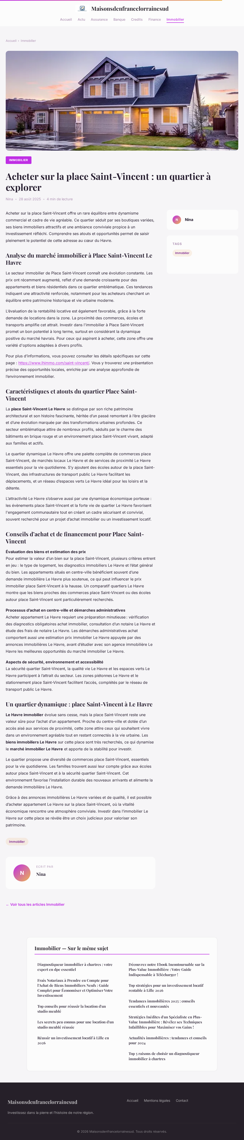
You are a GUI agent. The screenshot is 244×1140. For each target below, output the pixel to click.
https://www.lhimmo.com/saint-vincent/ (53, 362)
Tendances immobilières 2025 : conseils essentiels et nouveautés (162, 1003)
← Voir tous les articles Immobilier (35, 904)
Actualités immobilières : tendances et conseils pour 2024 (168, 1040)
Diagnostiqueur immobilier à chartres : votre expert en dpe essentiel (74, 967)
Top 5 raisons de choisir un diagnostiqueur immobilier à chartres (164, 1056)
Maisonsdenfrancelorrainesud (130, 8)
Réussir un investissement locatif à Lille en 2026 (73, 1040)
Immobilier (175, 19)
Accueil (66, 19)
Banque (119, 19)
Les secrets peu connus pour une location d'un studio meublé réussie (75, 1024)
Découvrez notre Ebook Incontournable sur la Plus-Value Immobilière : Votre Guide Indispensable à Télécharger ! (166, 969)
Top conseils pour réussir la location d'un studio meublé (71, 1009)
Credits (137, 19)
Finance (154, 19)
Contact (182, 1100)
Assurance (99, 19)
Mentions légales (157, 1100)
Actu (81, 19)
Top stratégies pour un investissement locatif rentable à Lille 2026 (166, 988)
